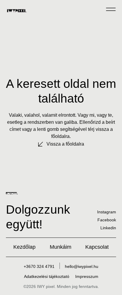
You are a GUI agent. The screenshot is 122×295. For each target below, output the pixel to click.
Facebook (106, 219)
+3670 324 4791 (39, 266)
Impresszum (86, 276)
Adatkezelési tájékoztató (46, 276)
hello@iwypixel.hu (81, 266)
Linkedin (108, 227)
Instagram (106, 212)
